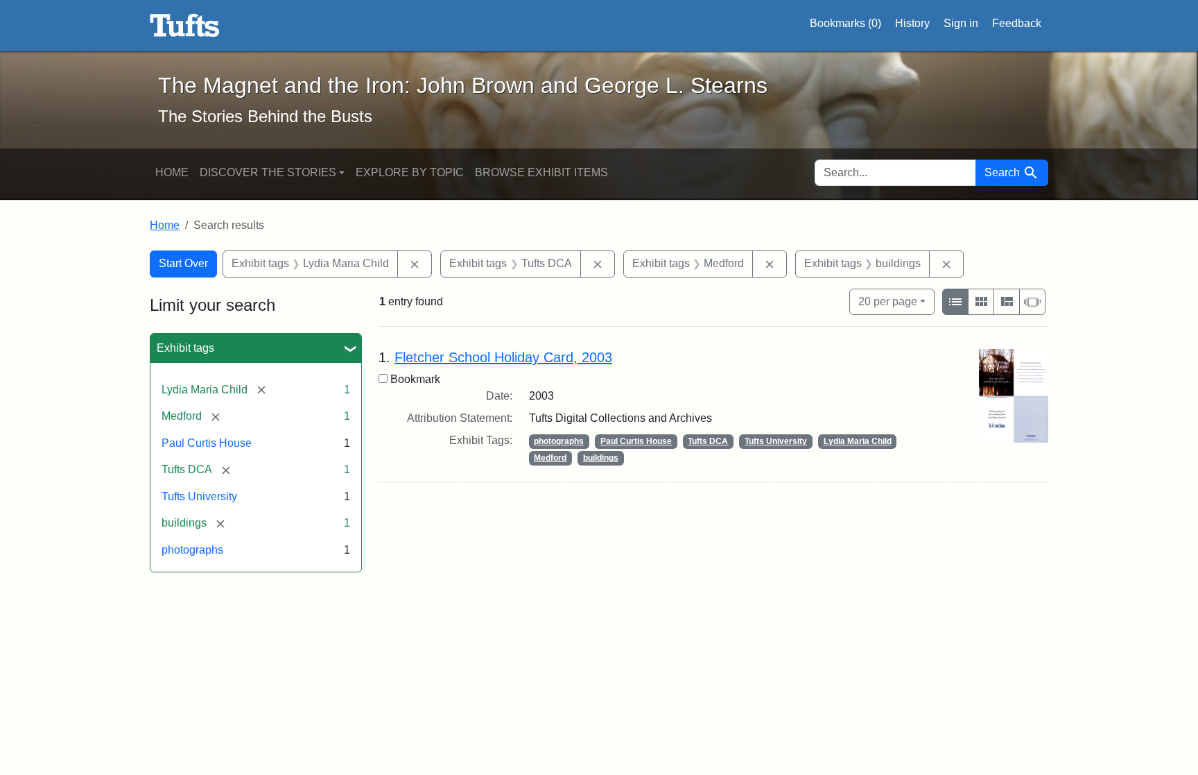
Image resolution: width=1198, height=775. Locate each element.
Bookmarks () (845, 23)
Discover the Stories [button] (268, 172)
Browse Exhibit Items (541, 172)
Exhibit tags (185, 348)
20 (887, 301)
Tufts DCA (708, 441)
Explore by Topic (410, 172)
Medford (550, 458)
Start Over (183, 263)
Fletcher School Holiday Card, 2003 (503, 357)
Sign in (961, 23)
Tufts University (199, 496)
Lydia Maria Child (858, 441)
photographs (192, 550)
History (912, 23)
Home (172, 172)
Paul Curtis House (207, 443)
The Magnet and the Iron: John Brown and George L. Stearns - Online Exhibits (185, 25)
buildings (600, 458)
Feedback (1016, 23)
